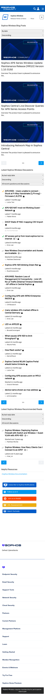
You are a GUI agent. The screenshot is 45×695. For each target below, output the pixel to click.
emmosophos (12, 396)
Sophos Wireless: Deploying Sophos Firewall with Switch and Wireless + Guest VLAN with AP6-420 (24, 433)
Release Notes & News (18, 19)
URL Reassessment (14, 505)
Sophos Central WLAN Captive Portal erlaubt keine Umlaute (22, 362)
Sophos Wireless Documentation (14, 474)
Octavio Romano (12, 384)
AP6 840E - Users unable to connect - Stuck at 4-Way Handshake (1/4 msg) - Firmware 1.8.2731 (23, 194)
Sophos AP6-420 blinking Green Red (21, 265)
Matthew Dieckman (14, 259)
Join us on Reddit (14, 498)
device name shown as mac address (21, 390)
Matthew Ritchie (12, 442)
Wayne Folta (11, 345)
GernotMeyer (11, 356)
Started (13, 257)
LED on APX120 (12, 324)
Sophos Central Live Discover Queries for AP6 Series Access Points (22, 107)
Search (34, 9)
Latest (13, 200)
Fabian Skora (11, 216)
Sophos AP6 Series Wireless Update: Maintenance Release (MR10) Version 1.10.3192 (22, 66)
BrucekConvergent (13, 330)
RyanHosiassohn (13, 271)
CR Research (11, 305)
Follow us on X (12, 492)
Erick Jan (10, 245)
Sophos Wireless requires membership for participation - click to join (22, 690)
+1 (16, 239)
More (32, 19)
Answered (3, 208)
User (38, 9)
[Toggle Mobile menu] (42, 9)
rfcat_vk (10, 456)
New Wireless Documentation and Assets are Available (24, 251)
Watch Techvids (13, 511)
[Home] (11, 8)
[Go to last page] (23, 163)
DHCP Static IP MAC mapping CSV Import (24, 222)
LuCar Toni (10, 202)
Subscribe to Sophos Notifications (21, 485)
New (42, 17)
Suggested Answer (3, 191)
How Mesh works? (13, 350)
